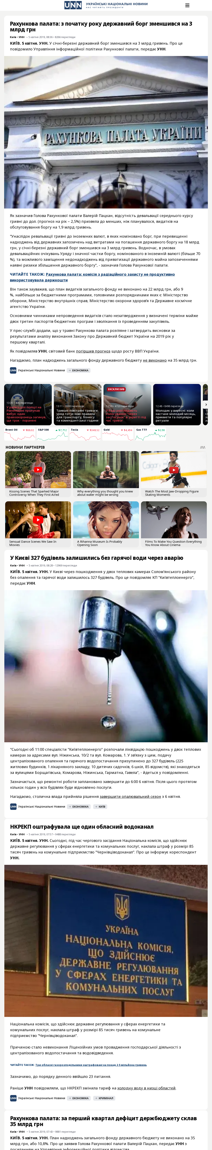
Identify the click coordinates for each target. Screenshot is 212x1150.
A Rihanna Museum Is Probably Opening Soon (99, 543)
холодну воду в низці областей (146, 1088)
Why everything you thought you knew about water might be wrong (105, 493)
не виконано (155, 360)
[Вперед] (206, 404)
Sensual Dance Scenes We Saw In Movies (32, 543)
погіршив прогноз (93, 351)
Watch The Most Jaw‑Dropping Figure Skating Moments (172, 493)
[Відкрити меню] (186, 5)
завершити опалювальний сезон (130, 796)
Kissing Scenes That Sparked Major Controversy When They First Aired (34, 493)
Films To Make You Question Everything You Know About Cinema (173, 543)
